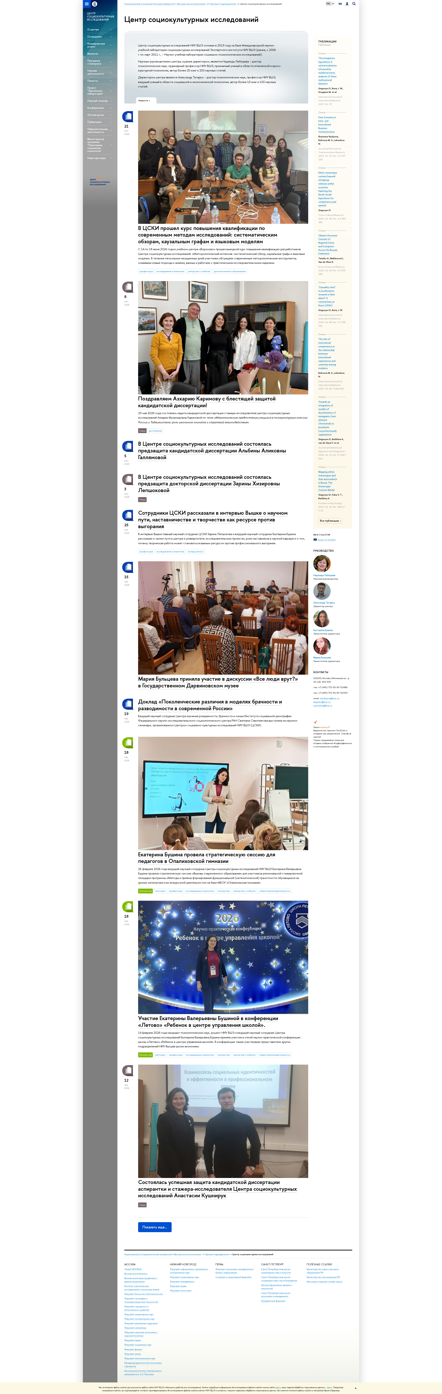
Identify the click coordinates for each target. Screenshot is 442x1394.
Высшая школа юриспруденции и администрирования (140, 1280)
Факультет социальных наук (137, 1344)
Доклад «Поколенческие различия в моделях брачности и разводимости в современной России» (210, 705)
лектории (160, 890)
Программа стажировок (94, 62)
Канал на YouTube (327, 539)
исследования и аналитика (170, 271)
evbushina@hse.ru (322, 705)
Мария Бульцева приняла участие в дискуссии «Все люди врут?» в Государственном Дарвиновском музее (218, 682)
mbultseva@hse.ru (329, 698)
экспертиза (224, 890)
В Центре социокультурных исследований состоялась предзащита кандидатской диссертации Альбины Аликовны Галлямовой (212, 450)
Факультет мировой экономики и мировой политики (140, 1334)
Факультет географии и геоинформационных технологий (141, 1300)
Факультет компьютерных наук (139, 1318)
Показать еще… (154, 1227)
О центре (93, 29)
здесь (277, 1387)
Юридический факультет (273, 1300)
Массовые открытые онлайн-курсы (324, 1281)
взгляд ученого (196, 551)
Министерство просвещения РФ (323, 1277)
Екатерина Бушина (323, 630)
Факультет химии (132, 1353)
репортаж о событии (199, 271)
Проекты (92, 80)
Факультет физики (133, 1349)
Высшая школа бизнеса (135, 1273)
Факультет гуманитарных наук (138, 1314)
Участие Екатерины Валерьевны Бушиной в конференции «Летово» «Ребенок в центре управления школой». (208, 1021)
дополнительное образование (230, 271)
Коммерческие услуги (96, 45)
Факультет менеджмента (182, 1281)
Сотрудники (94, 36)
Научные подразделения (217, 1254)
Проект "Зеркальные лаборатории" (95, 90)
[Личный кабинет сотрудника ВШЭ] (347, 4)
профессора (146, 271)
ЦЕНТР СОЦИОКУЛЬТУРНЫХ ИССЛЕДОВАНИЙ (100, 16)
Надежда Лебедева (324, 575)
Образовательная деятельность (97, 130)
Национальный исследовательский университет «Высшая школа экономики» (162, 1254)
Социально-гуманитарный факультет (233, 1277)
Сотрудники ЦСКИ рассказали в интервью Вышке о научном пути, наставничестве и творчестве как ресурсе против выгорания (213, 519)
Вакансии (92, 53)
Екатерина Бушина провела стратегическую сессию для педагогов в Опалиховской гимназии (206, 857)
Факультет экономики (180, 1290)
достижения (155, 430)
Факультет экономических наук (139, 1358)
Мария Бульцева (322, 657)
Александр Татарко (324, 602)
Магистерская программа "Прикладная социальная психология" (95, 145)
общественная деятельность (274, 890)
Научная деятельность (95, 72)
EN (333, 3)
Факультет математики (135, 1327)
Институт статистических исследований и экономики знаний (141, 1288)
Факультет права (132, 1340)
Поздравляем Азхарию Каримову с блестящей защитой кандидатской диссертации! (207, 402)
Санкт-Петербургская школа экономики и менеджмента (275, 1295)
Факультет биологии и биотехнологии (143, 1294)
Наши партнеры (96, 158)
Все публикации (329, 520)
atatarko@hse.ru (321, 701)
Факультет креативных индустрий (140, 1323)
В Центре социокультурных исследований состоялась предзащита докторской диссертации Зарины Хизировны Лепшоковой (209, 483)
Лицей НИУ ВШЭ (133, 1269)
